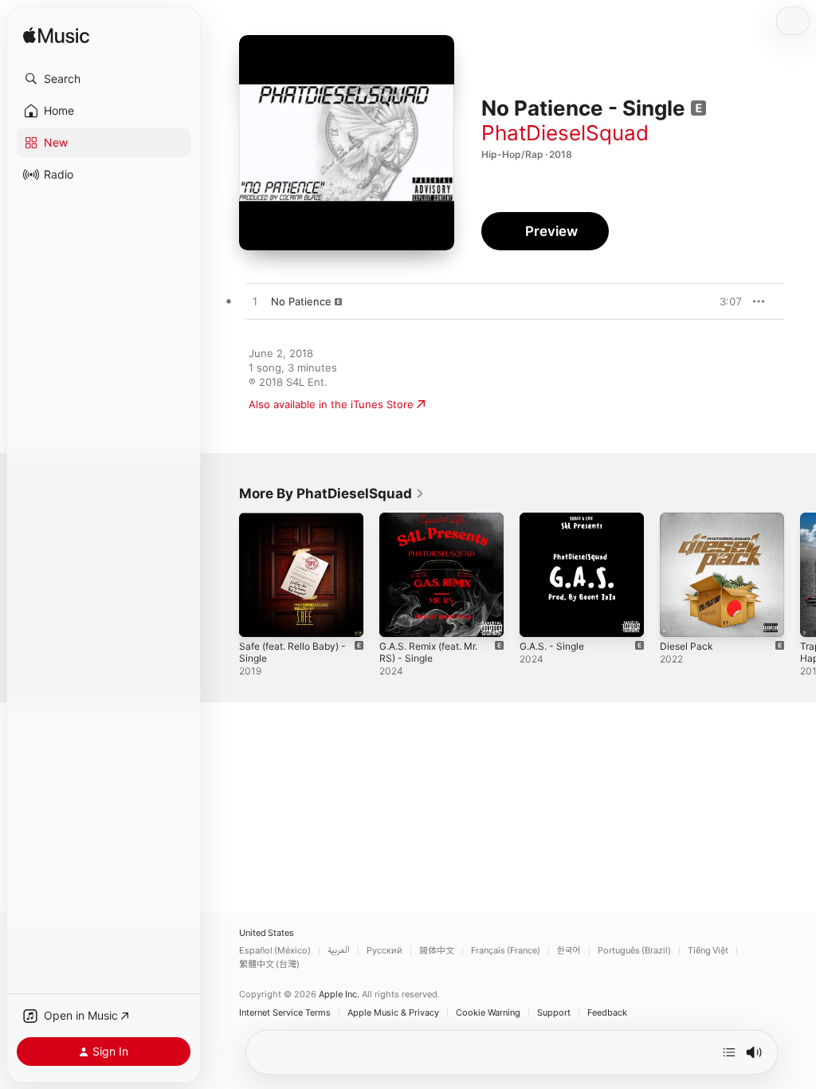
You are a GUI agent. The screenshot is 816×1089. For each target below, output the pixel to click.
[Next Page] (800, 575)
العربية (339, 950)
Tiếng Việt (708, 950)
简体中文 (436, 950)
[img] (56, 36)
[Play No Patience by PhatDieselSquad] (255, 302)
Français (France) (505, 950)
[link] (332, 493)
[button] (104, 78)
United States (266, 933)
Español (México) (275, 950)
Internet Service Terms (285, 1012)
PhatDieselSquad (565, 132)
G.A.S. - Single (552, 646)
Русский (384, 950)
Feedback (607, 1012)
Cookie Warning (488, 1012)
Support (554, 1012)
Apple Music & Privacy (393, 1012)
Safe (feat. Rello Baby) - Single (292, 652)
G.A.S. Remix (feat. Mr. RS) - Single (428, 652)
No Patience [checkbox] (301, 301)
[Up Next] (729, 1052)
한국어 (569, 950)
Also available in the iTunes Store (331, 404)
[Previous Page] (223, 575)
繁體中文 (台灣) (269, 964)
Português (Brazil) (634, 950)
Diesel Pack (686, 646)
